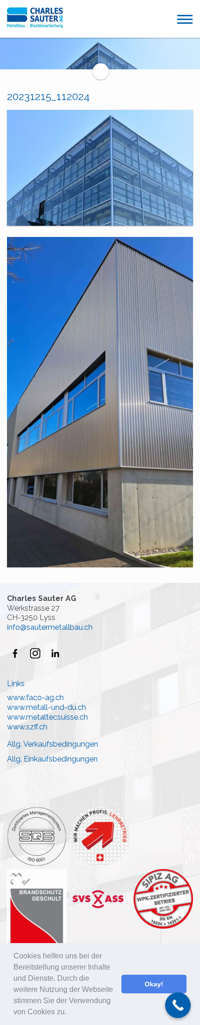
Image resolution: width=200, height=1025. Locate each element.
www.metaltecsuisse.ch (47, 717)
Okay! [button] (154, 984)
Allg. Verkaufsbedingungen (52, 744)
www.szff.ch (27, 726)
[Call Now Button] (178, 1005)
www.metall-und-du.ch (46, 707)
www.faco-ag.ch (35, 697)
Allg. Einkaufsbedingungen (52, 759)
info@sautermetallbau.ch (50, 627)
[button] (69, 1013)
